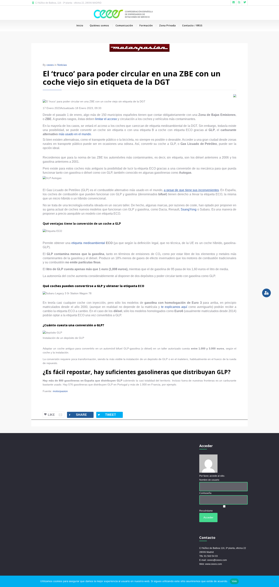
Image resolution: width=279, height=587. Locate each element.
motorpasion (60, 391)
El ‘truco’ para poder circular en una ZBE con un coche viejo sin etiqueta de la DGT (132, 77)
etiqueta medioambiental (88, 243)
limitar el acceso (106, 119)
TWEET (106, 415)
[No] (274, 581)
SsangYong (188, 209)
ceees (50, 64)
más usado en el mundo (75, 134)
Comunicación (124, 25)
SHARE (77, 415)
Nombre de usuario (209, 480)
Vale (234, 581)
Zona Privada (167, 25)
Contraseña (205, 493)
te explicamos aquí (174, 306)
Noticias (62, 64)
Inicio (79, 25)
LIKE (54, 414)
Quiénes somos (99, 25)
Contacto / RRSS (192, 25)
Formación (146, 25)
